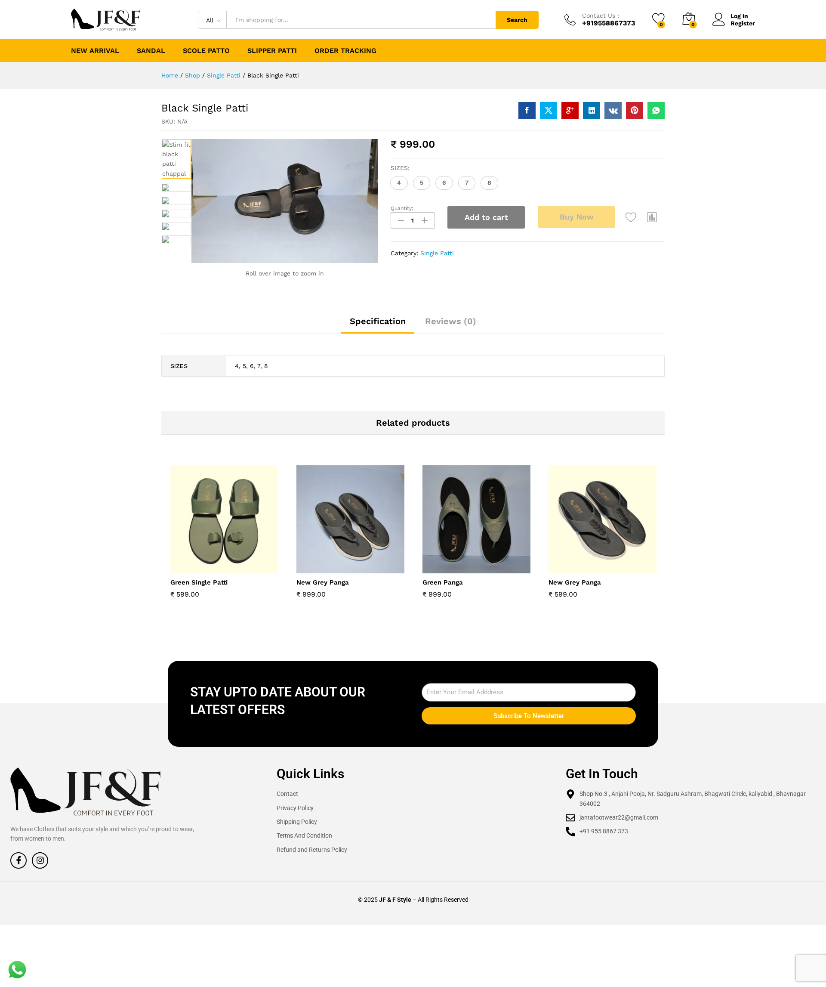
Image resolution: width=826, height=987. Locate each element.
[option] (176, 159)
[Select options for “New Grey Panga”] (318, 564)
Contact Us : (600, 15)
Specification (378, 321)
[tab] (377, 325)
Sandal (151, 50)
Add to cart (486, 217)
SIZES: (400, 167)
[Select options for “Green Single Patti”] (192, 564)
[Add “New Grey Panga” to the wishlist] (358, 564)
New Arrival (95, 50)
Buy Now (577, 216)
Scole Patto (206, 50)
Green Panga (442, 582)
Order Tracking (345, 50)
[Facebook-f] (18, 860)
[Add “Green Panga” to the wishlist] (484, 564)
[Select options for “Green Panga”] (445, 564)
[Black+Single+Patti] (548, 110)
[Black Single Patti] (527, 110)
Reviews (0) (450, 321)
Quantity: (402, 208)
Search (517, 19)
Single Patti (437, 253)
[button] (399, 182)
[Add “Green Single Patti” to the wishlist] (232, 564)
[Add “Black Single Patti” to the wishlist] (631, 217)
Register (742, 23)
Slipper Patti (272, 50)
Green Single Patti (199, 582)
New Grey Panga (322, 582)
